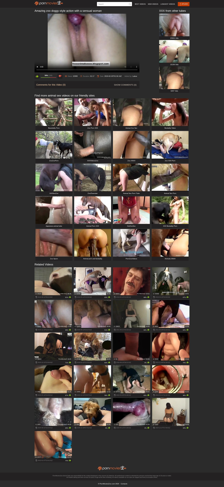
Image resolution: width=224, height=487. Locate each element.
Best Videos (140, 4)
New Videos (153, 4)
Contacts (124, 484)
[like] (37, 76)
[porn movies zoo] (49, 3)
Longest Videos (168, 4)
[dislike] (60, 76)
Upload (184, 4)
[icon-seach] (130, 4)
